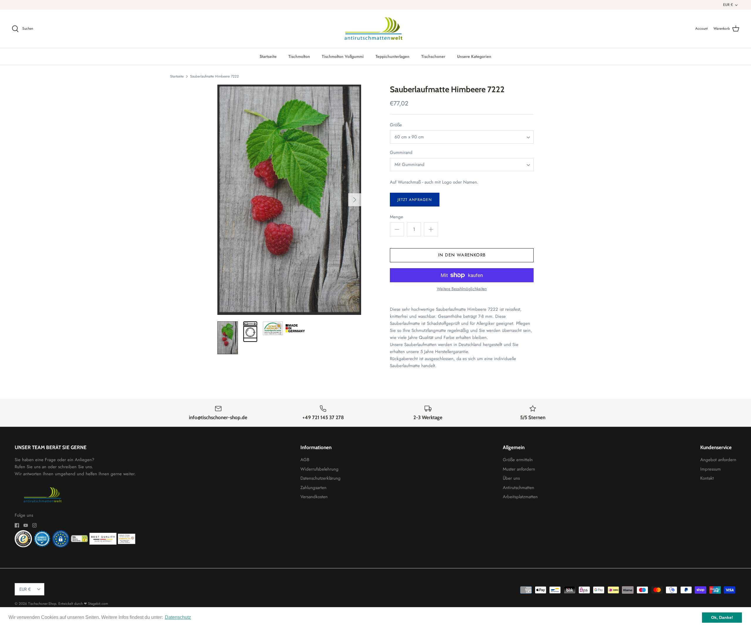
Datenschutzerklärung (320, 478)
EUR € (728, 4)
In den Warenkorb (462, 255)
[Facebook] (17, 525)
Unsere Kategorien (474, 56)
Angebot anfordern (718, 459)
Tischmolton (299, 56)
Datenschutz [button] (178, 617)
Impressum (710, 469)
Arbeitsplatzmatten (520, 496)
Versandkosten (314, 496)
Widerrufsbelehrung (319, 469)
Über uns (511, 478)
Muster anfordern (519, 469)
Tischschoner (433, 56)
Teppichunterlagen (393, 56)
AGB (304, 459)
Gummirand (401, 153)
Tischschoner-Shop (42, 603)
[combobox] (462, 137)
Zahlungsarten (313, 487)
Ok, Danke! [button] (722, 617)
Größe (396, 125)
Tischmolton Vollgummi (343, 56)
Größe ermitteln (518, 459)
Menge (396, 217)
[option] (289, 200)
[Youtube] (25, 525)
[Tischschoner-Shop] (375, 29)
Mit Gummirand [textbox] (409, 165)
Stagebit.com (98, 603)
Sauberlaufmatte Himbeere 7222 (214, 76)
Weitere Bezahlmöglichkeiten (462, 288)
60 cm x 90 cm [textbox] (409, 137)
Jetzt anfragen (415, 199)
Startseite (268, 56)
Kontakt (707, 478)
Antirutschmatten (518, 487)
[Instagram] (34, 525)
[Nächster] (354, 199)
